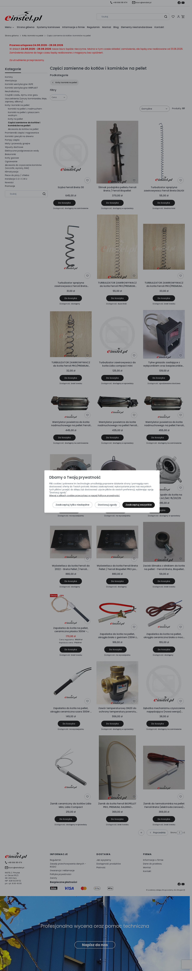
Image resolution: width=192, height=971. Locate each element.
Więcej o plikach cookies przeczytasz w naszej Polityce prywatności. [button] (84, 495)
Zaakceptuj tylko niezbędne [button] (72, 505)
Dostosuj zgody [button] (107, 505)
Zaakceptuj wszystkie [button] (139, 505)
